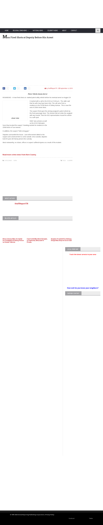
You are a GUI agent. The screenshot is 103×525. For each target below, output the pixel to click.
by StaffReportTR (51, 88)
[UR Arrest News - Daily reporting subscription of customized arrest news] (49, 494)
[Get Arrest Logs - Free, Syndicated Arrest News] (50, 481)
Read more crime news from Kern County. (19, 155)
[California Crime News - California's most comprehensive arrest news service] (50, 487)
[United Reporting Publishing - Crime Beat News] (50, 464)
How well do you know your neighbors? (82, 288)
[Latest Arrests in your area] (83, 257)
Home (6, 30)
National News (38, 30)
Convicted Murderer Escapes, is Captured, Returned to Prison (37, 240)
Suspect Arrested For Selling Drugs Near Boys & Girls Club (61, 239)
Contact (74, 30)
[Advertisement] (62, 14)
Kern (15, 160)
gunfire (70, 160)
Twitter (91, 518)
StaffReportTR (21, 203)
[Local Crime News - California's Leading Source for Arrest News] (50, 472)
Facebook (71, 518)
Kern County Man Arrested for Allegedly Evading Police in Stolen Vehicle (13, 240)
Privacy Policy (49, 515)
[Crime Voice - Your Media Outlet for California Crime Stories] (50, 503)
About (64, 30)
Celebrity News (52, 30)
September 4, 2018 (66, 88)
